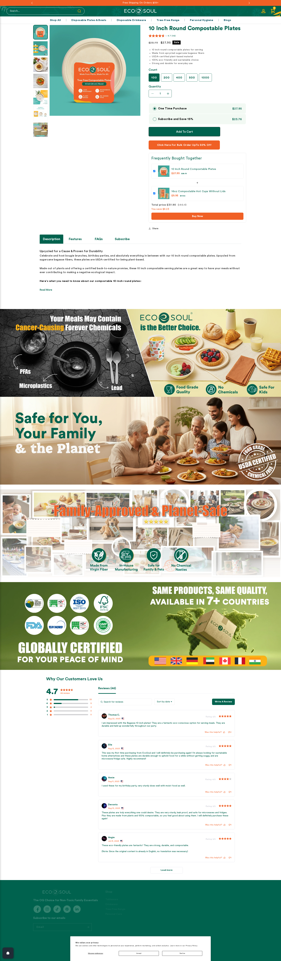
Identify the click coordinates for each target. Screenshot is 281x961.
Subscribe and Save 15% (175, 119)
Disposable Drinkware (131, 20)
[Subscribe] (88, 924)
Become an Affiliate (225, 895)
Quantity (155, 86)
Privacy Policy (221, 915)
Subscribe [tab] (122, 239)
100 (154, 77)
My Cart (182, 910)
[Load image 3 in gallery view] (40, 64)
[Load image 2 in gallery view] (40, 48)
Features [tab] (75, 239)
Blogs (227, 20)
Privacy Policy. (192, 946)
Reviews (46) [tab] (107, 688)
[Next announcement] (249, 2)
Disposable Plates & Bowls (88, 20)
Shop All (55, 20)
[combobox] (164, 701)
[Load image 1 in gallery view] (40, 32)
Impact (145, 900)
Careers (146, 910)
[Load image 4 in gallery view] (40, 81)
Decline (182, 953)
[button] (272, 11)
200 (167, 77)
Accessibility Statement (227, 924)
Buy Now (197, 216)
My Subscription (186, 905)
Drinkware (111, 900)
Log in (181, 895)
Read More (46, 290)
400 (179, 77)
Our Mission (148, 895)
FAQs (216, 900)
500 (192, 77)
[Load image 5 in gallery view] (40, 97)
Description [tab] (51, 239)
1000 (205, 77)
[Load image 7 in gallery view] (40, 129)
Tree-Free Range (168, 20)
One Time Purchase (172, 108)
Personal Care (113, 910)
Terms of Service (223, 919)
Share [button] (155, 228)
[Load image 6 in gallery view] (40, 113)
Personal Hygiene (201, 20)
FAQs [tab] (99, 239)
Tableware (111, 895)
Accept (138, 953)
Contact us (220, 910)
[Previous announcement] (31, 2)
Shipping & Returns (224, 905)
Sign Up (181, 900)
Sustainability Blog (152, 905)
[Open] (7, 953)
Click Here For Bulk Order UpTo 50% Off (184, 145)
